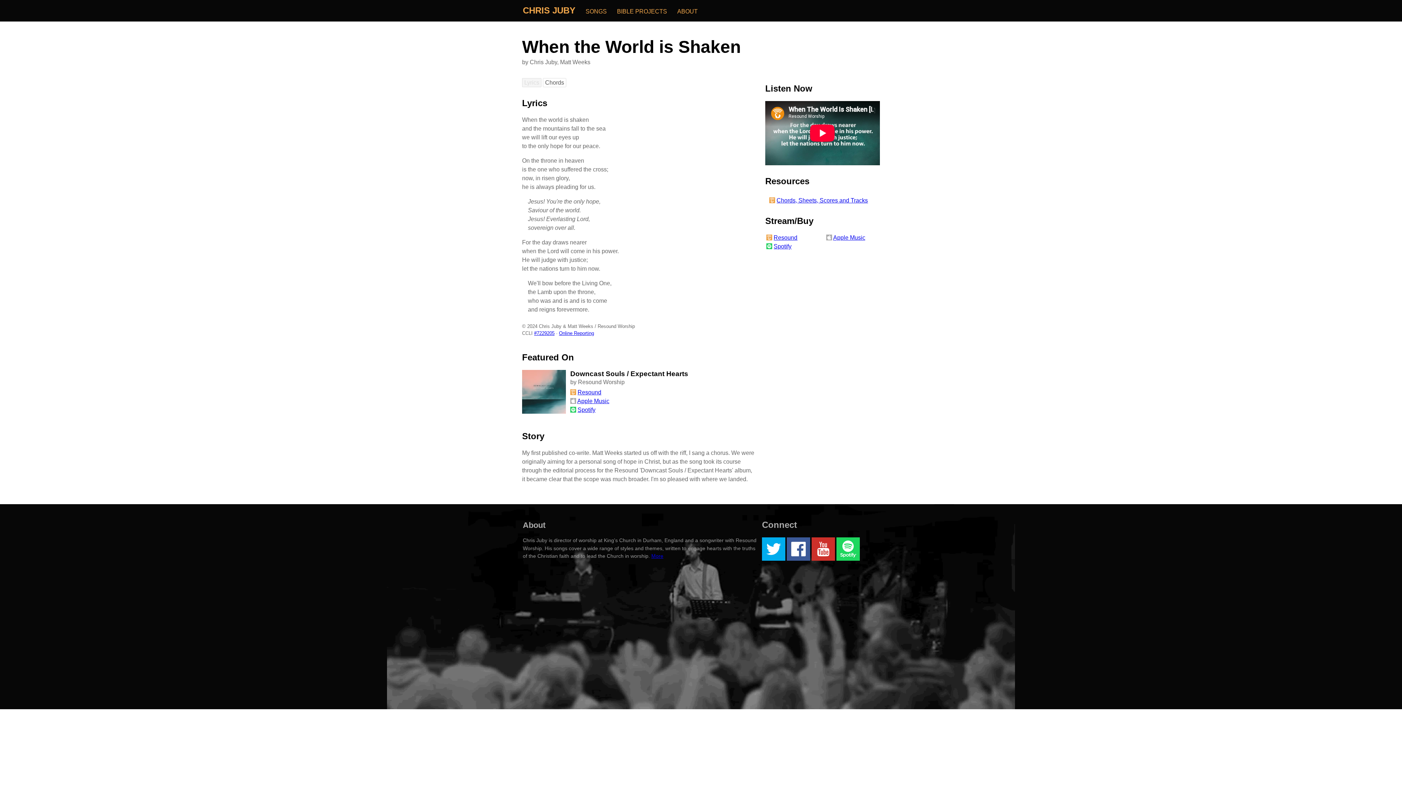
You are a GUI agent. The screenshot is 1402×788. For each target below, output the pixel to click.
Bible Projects (642, 11)
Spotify (783, 246)
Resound (785, 238)
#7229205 (544, 333)
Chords (554, 83)
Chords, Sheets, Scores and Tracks (822, 200)
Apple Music (849, 238)
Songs (596, 11)
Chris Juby (549, 10)
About (687, 11)
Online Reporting (576, 333)
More (657, 556)
